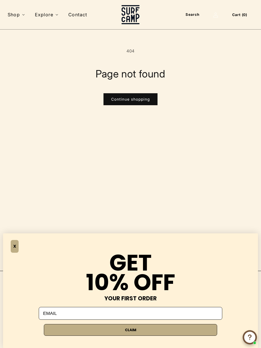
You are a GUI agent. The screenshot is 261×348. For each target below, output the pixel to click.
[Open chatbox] (250, 337)
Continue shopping (130, 99)
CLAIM (130, 329)
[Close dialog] (10, 241)
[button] (16, 15)
